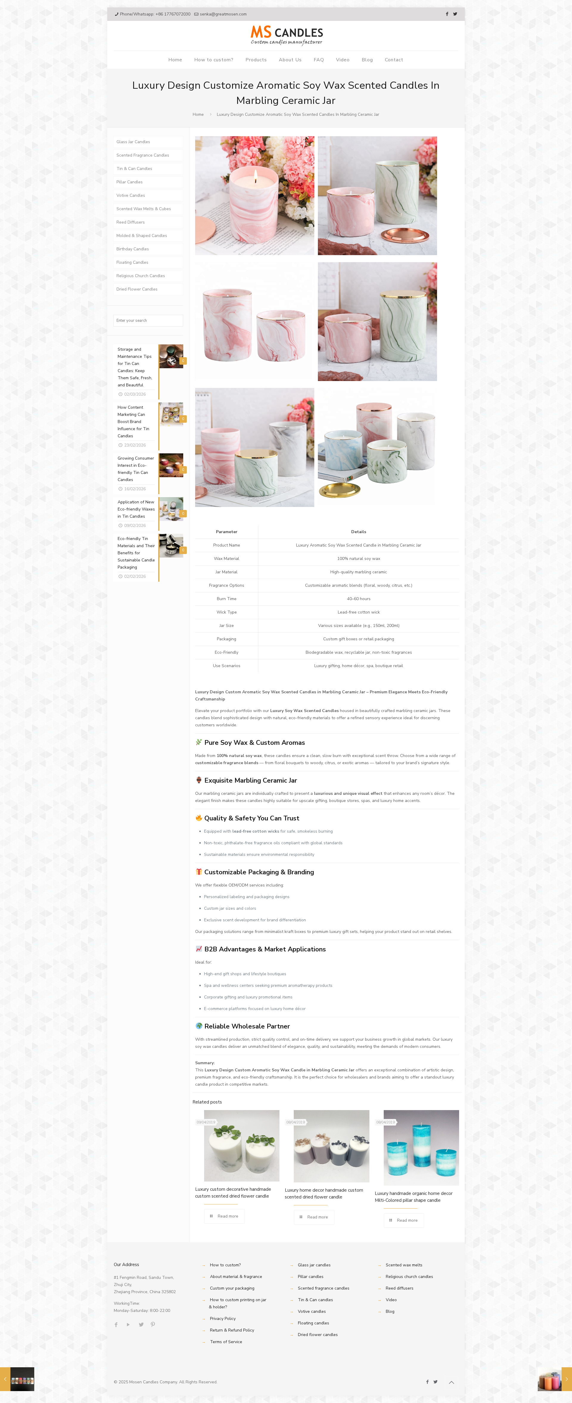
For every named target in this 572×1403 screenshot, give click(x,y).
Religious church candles (409, 1276)
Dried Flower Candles (137, 289)
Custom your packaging (232, 1288)
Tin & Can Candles (134, 168)
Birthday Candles (132, 249)
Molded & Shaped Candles (141, 235)
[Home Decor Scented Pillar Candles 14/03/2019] (555, 1379)
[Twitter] (455, 14)
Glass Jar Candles (133, 142)
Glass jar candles (314, 1265)
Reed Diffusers (130, 222)
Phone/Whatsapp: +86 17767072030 (155, 14)
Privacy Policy (223, 1318)
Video (391, 1300)
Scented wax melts (404, 1265)
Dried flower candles (318, 1335)
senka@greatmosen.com (223, 14)
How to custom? (225, 1265)
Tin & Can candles (315, 1300)
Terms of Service (226, 1342)
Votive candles (312, 1311)
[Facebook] (447, 14)
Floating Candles (132, 262)
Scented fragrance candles (323, 1288)
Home (198, 114)
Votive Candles (130, 195)
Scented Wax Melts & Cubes (143, 209)
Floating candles (313, 1323)
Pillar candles (311, 1276)
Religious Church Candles (140, 276)
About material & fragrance (236, 1276)
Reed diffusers (400, 1288)
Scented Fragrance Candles (142, 155)
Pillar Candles (129, 182)
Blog (390, 1311)
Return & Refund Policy (232, 1330)
